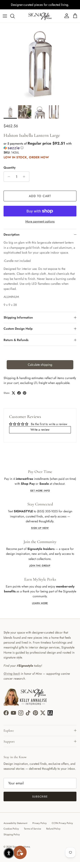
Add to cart (40, 196)
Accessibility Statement (15, 823)
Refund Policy (53, 828)
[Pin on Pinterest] (24, 393)
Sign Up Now (40, 528)
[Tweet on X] (13, 393)
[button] (40, 145)
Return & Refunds (16, 340)
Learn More (40, 603)
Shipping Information (18, 317)
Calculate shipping (40, 364)
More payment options (40, 221)
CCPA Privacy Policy (62, 823)
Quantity (10, 168)
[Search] (15, 16)
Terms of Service (32, 828)
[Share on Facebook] (19, 393)
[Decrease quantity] (8, 177)
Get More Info (40, 490)
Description (12, 234)
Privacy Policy (39, 823)
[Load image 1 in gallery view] (40, 63)
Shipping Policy (12, 834)
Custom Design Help (18, 328)
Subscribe (40, 797)
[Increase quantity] (25, 177)
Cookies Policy (11, 828)
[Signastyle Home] (40, 16)
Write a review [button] (40, 429)
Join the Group (40, 565)
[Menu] (5, 16)
